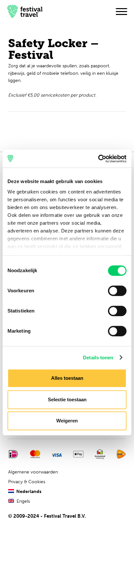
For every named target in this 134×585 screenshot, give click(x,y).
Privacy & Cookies (26, 482)
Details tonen (98, 357)
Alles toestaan (67, 378)
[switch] (117, 291)
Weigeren (67, 420)
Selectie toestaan (67, 399)
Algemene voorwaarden (33, 472)
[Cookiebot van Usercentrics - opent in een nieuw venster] (98, 158)
